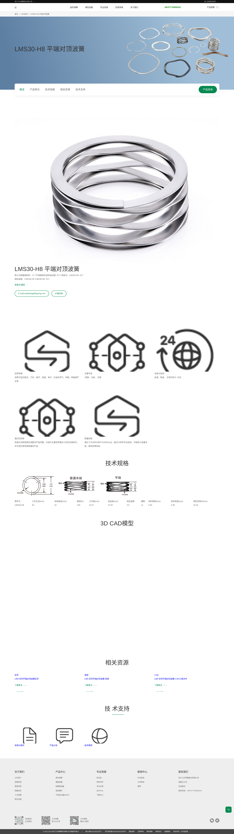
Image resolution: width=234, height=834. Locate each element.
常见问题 (18, 799)
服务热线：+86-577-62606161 (190, 791)
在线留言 (181, 786)
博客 (139, 786)
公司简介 (18, 778)
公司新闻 (140, 782)
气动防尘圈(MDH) (62, 795)
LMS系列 (24, 14)
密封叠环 (59, 791)
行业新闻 (140, 778)
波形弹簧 (59, 778)
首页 (16, 14)
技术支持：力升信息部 (180, 831)
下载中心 (100, 795)
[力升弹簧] (29, 7)
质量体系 (18, 791)
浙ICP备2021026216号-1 (93, 831)
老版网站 (167, 831)
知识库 (99, 778)
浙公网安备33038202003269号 (115, 831)
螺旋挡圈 (59, 782)
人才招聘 (18, 795)
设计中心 (100, 791)
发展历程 (18, 782)
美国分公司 (182, 782)
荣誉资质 (18, 786)
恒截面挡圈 (60, 786)
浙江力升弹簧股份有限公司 (188, 778)
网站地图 (149, 831)
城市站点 (158, 831)
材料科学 (100, 782)
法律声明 (141, 831)
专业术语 (100, 786)
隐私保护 (132, 831)
